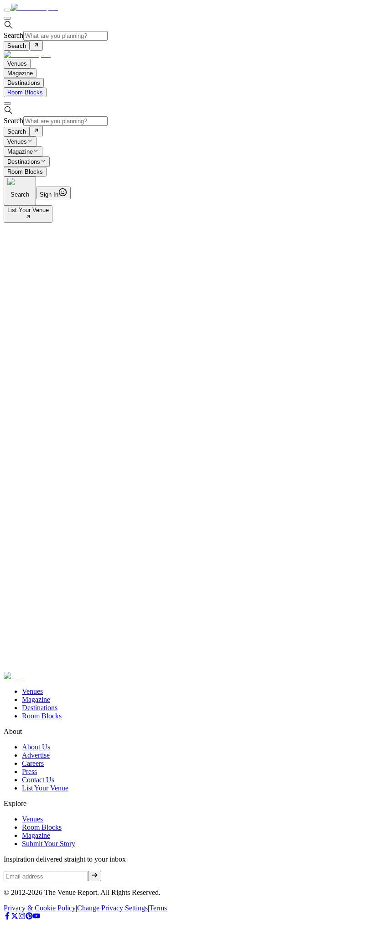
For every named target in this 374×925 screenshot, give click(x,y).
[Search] (36, 46)
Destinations (23, 162)
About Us (36, 747)
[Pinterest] (29, 917)
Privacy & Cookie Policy (40, 908)
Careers (33, 763)
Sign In (49, 194)
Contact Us (38, 780)
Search (13, 35)
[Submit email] (94, 876)
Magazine (20, 151)
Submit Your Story (48, 843)
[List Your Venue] (28, 217)
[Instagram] (22, 917)
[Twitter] (14, 917)
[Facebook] (7, 917)
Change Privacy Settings (112, 908)
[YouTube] (36, 917)
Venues (17, 141)
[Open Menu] (7, 10)
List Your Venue (28, 210)
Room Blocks (25, 92)
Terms (158, 908)
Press (29, 771)
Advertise (36, 755)
